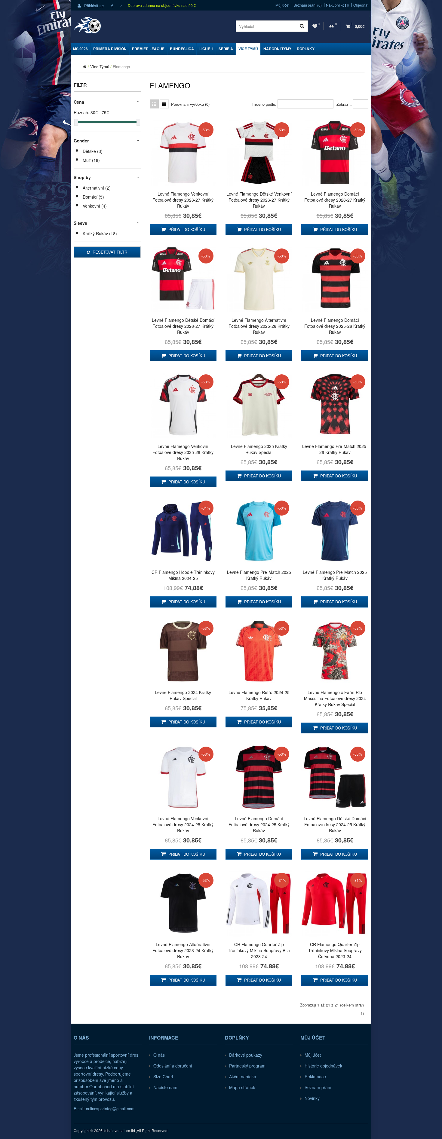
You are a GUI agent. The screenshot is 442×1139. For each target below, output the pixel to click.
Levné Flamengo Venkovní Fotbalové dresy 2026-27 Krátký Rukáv (182, 200)
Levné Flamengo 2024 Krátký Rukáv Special (183, 695)
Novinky (312, 1098)
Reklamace (315, 1077)
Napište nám (165, 1087)
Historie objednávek (323, 1066)
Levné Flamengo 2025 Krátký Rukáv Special (259, 449)
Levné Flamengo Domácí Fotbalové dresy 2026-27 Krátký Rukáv (334, 200)
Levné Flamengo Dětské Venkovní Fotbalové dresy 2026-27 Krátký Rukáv (259, 200)
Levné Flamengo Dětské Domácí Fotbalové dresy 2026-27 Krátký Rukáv (183, 326)
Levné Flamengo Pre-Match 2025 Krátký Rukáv (259, 575)
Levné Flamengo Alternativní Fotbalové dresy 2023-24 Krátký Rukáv (182, 950)
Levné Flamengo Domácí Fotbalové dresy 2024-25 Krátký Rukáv (259, 824)
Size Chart (163, 1077)
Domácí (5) (93, 197)
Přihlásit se (93, 5)
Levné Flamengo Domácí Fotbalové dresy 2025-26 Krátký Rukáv (334, 326)
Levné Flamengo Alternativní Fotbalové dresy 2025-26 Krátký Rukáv (259, 326)
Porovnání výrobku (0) (190, 104)
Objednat (360, 5)
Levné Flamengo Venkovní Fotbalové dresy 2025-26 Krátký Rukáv (182, 452)
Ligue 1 (206, 48)
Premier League (148, 48)
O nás (159, 1055)
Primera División (110, 48)
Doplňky (306, 48)
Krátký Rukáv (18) (100, 233)
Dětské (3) (93, 151)
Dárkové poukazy (245, 1055)
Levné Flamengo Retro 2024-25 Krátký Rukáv (259, 695)
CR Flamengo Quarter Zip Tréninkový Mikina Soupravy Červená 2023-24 (335, 950)
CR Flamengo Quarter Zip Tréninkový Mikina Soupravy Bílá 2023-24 (259, 950)
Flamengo (121, 66)
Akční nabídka (242, 1077)
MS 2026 (80, 48)
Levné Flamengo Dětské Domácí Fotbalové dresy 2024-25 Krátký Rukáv (335, 824)
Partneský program (247, 1066)
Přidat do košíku (186, 229)
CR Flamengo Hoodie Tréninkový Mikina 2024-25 (183, 575)
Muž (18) (91, 160)
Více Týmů (248, 48)
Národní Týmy (277, 48)
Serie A (226, 48)
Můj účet (282, 5)
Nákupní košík (337, 5)
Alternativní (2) (97, 188)
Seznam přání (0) (307, 5)
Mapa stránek (242, 1087)
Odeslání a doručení (172, 1066)
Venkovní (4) (95, 206)
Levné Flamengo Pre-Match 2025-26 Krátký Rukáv (335, 449)
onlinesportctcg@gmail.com (110, 1108)
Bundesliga (182, 48)
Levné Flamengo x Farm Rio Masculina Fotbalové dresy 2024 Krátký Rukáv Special (335, 698)
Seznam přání (318, 1087)
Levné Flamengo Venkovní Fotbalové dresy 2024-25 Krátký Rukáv (182, 824)
